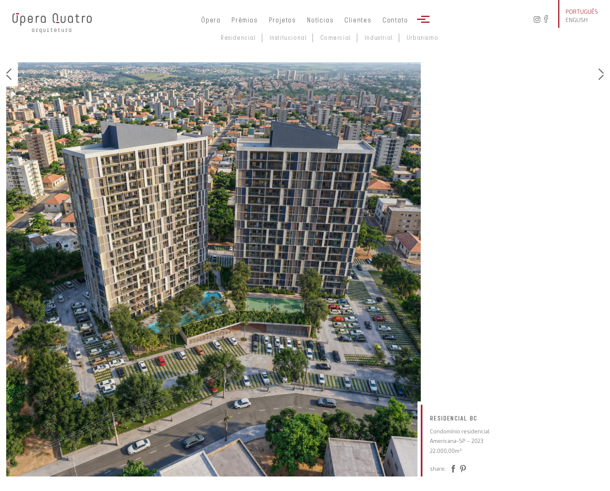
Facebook (466, 470)
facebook (548, 19)
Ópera (211, 20)
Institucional (288, 37)
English (577, 19)
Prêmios (245, 20)
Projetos (282, 20)
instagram (536, 19)
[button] (12, 74)
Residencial (238, 37)
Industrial (379, 37)
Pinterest (452, 470)
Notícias (320, 20)
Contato (395, 20)
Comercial (335, 37)
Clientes (357, 20)
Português (582, 11)
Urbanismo (422, 37)
